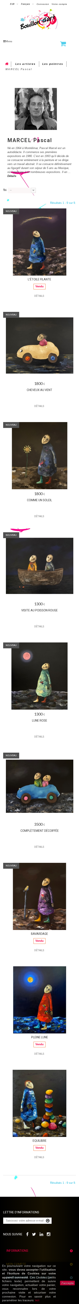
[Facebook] (27, 1233)
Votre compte (59, 4)
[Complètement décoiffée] (39, 786)
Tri (5, 190)
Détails (11, 176)
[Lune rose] (39, 676)
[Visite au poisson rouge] (39, 565)
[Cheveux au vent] (39, 345)
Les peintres (52, 64)
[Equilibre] (39, 1103)
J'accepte (67, 1283)
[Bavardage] (39, 896)
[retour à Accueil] (7, 64)
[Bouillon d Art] (39, 19)
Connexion (43, 4)
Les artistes (25, 64)
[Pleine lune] (39, 999)
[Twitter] (34, 1233)
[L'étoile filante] (39, 242)
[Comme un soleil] (39, 455)
